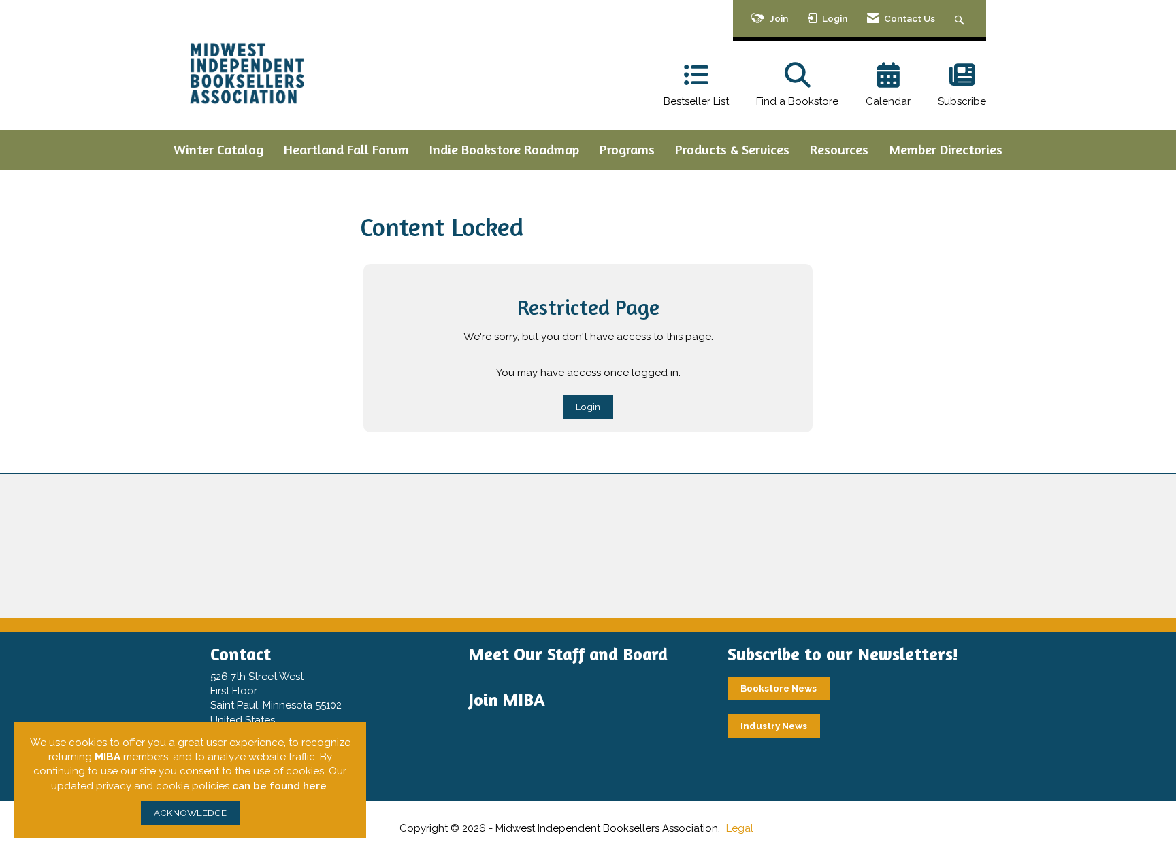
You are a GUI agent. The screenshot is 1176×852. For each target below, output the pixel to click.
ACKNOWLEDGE (190, 812)
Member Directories (945, 149)
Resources (839, 149)
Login (588, 406)
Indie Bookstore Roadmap (504, 149)
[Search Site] (961, 19)
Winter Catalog (218, 149)
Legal (739, 828)
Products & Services (732, 149)
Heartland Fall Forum (346, 149)
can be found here (279, 786)
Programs (627, 149)
